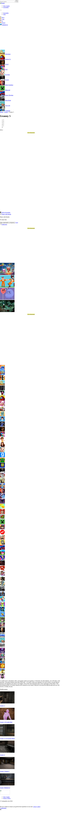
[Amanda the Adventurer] (2, 395)
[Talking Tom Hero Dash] (7, 274)
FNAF (7, 64)
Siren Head (8, 100)
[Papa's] (2, 539)
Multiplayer (5, 24)
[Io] (2, 508)
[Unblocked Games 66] (2, 647)
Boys (3, 17)
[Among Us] (2, 400)
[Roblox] (2, 570)
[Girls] (2, 446)
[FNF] (2, 436)
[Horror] (2, 498)
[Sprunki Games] (2, 606)
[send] (16, 1)
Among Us (8, 59)
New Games (6, 6)
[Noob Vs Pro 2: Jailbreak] (7, 287)
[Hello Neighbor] (2, 493)
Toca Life (7, 105)
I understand (3, 808)
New (4, 14)
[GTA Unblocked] (2, 482)
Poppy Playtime (9, 95)
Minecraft (7, 90)
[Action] (2, 379)
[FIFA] (2, 426)
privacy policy (37, 806)
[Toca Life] (2, 642)
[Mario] (2, 513)
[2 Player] (2, 374)
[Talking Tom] (2, 621)
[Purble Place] (2, 554)
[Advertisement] (31, 37)
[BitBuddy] (2, 415)
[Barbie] (2, 405)
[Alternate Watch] (2, 390)
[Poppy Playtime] (2, 549)
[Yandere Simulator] (2, 678)
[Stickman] (2, 611)
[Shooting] (2, 580)
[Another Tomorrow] (7, 311)
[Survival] (2, 616)
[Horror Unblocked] (2, 503)
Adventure (7, 54)
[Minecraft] (2, 523)
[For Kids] (2, 451)
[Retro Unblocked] (2, 565)
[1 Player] (2, 369)
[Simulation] (2, 585)
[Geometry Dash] (2, 467)
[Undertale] (2, 662)
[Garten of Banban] (2, 462)
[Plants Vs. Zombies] (2, 544)
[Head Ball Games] (2, 487)
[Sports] (2, 601)
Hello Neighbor (9, 85)
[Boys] (2, 441)
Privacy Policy (7, 798)
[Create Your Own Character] (2, 420)
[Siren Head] (2, 590)
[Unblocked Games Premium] (2, 652)
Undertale (7, 110)
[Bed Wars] (2, 410)
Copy (16, 222)
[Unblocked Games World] (2, 657)
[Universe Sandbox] (2, 667)
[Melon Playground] (2, 518)
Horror (3, 22)
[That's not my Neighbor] (2, 626)
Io (2, 21)
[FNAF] (2, 431)
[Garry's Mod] (2, 456)
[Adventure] (2, 384)
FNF (6, 69)
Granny (7, 79)
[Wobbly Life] (2, 673)
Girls (3, 19)
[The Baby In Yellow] (2, 631)
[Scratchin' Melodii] (2, 575)
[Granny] (2, 472)
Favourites (6, 7)
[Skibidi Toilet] (2, 595)
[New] (2, 534)
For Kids (7, 74)
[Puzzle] (2, 559)
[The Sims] (2, 637)
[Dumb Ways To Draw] (7, 299)
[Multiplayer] (2, 529)
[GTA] (2, 477)
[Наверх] (0, 810)
